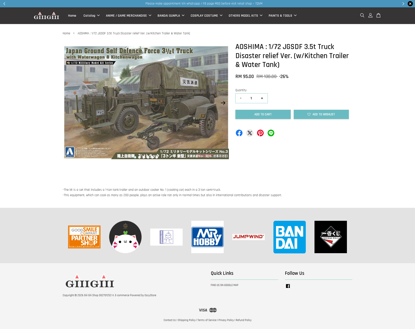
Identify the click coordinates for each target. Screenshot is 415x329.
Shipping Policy (187, 320)
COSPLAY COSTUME (204, 15)
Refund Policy (244, 320)
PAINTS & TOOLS (280, 15)
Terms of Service (207, 320)
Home (72, 15)
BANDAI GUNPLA (169, 15)
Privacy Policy (226, 320)
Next (223, 102)
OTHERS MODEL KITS (243, 15)
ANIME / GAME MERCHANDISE (126, 15)
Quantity (241, 90)
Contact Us (170, 320)
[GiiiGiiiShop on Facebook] (288, 288)
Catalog (89, 15)
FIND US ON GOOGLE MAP (224, 285)
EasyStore (150, 295)
